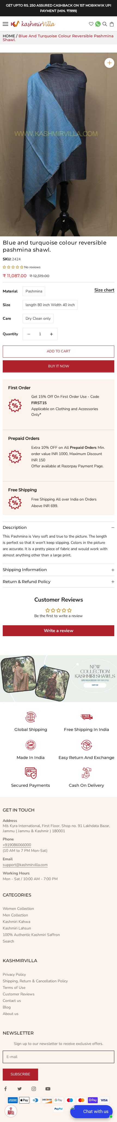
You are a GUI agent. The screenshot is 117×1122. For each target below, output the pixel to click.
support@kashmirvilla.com (25, 864)
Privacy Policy (14, 974)
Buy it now (58, 366)
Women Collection (18, 908)
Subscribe (20, 1074)
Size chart (104, 290)
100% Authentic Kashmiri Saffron (31, 934)
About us (11, 1013)
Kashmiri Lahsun (17, 928)
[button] (13, 267)
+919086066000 (17, 844)
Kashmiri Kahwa (16, 921)
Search (8, 941)
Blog (7, 1007)
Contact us (12, 1000)
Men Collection (15, 915)
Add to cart (58, 351)
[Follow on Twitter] (19, 1088)
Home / (11, 35)
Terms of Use (14, 987)
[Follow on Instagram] (33, 1088)
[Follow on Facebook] (5, 1088)
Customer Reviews (19, 994)
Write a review (58, 631)
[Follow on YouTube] (48, 1088)
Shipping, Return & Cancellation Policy (35, 981)
